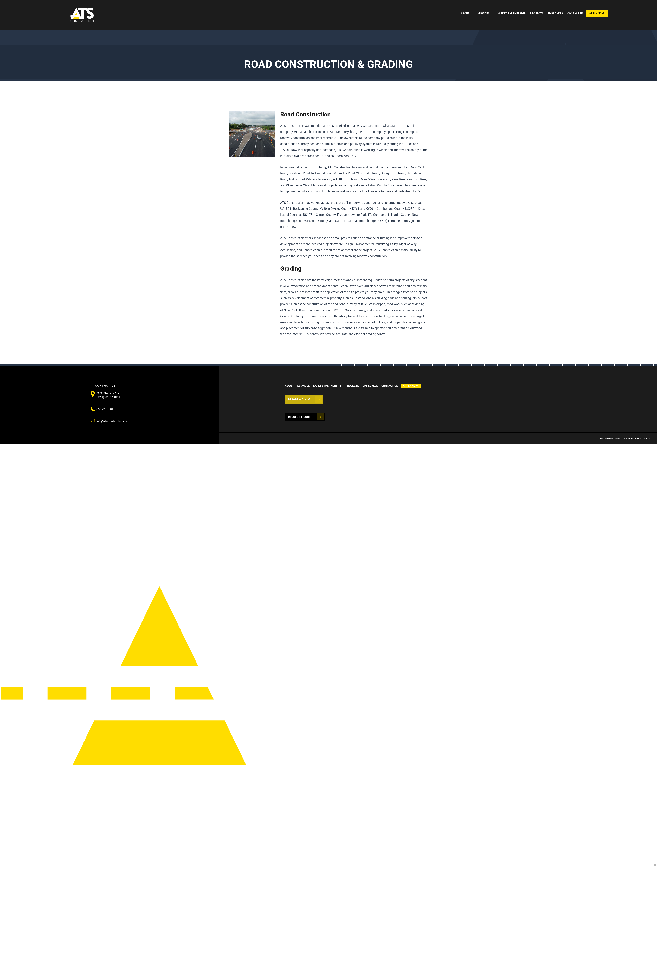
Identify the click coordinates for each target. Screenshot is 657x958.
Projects (537, 13)
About (465, 13)
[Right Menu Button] (655, 865)
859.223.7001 (104, 409)
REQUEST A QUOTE (300, 417)
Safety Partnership (511, 13)
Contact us (575, 13)
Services (483, 13)
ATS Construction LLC (611, 438)
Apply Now (596, 13)
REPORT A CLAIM (299, 399)
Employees (555, 13)
